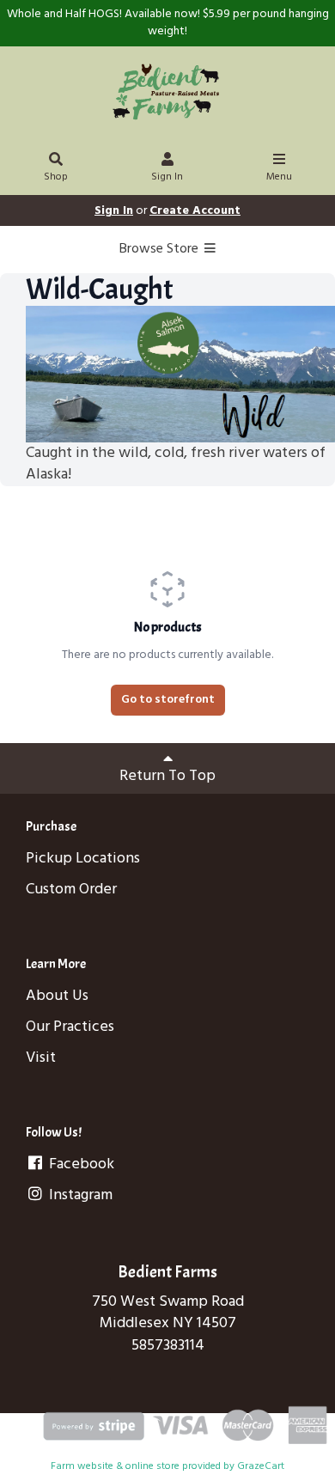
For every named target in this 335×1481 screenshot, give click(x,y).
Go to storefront (168, 700)
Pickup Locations (83, 858)
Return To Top (167, 776)
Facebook (80, 1164)
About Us (57, 996)
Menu (279, 177)
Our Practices (70, 1027)
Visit (41, 1057)
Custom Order (71, 889)
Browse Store (160, 249)
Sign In (167, 177)
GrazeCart (260, 1466)
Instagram (79, 1195)
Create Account (195, 211)
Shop (56, 177)
